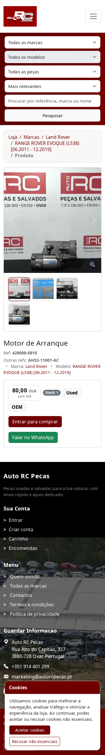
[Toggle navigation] (93, 16)
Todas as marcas (28, 586)
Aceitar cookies (29, 730)
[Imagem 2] (43, 289)
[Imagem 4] (19, 315)
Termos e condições (32, 604)
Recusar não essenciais (34, 741)
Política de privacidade (35, 614)
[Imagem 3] (67, 289)
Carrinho (18, 539)
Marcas (31, 137)
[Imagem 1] (19, 289)
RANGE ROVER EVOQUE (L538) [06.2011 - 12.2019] (45, 146)
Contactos (21, 595)
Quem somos (25, 576)
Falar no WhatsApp (33, 437)
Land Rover (58, 137)
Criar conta (21, 529)
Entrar (16, 520)
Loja (12, 137)
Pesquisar (53, 115)
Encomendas (23, 548)
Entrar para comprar (35, 421)
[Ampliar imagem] (92, 264)
